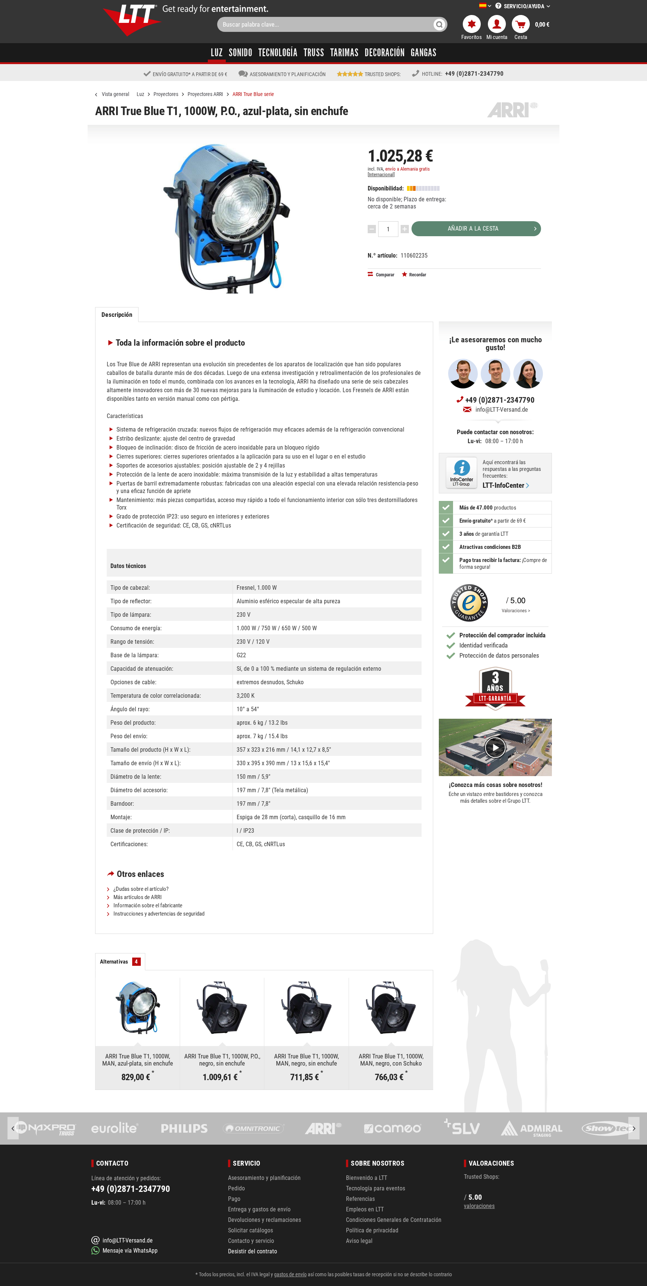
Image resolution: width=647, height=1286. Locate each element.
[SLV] (392, 1128)
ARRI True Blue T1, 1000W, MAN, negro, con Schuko (391, 1060)
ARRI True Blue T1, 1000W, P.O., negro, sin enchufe (222, 1060)
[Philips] (115, 1128)
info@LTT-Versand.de (502, 409)
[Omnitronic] (184, 1128)
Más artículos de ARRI (137, 897)
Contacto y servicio (251, 1240)
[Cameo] (323, 1128)
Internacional (381, 174)
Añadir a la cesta (473, 228)
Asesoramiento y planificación (264, 1177)
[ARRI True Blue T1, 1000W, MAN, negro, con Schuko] (391, 1008)
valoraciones (479, 1206)
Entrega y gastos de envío (259, 1209)
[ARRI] (254, 1128)
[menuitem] (474, 6)
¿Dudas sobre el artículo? (140, 889)
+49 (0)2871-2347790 (474, 73)
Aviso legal (359, 1240)
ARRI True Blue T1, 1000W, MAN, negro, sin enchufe (306, 1060)
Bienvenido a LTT (366, 1177)
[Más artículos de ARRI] (512, 109)
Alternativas (119, 961)
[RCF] (600, 1128)
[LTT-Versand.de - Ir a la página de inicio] (132, 20)
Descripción (116, 314)
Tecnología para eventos (375, 1188)
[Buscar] (439, 24)
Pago (234, 1198)
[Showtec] (531, 1128)
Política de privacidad (372, 1230)
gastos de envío (290, 1274)
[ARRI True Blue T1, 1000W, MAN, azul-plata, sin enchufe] (137, 1008)
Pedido (236, 1188)
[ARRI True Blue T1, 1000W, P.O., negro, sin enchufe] (222, 1008)
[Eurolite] (45, 1128)
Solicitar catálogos (250, 1230)
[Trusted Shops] (467, 603)
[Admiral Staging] (462, 1128)
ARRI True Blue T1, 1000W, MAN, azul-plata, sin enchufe (137, 1060)
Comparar (384, 274)
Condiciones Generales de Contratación (393, 1219)
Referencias (360, 1198)
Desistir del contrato (252, 1251)
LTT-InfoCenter (503, 485)
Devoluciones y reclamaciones (264, 1219)
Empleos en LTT (365, 1209)
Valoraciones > (516, 610)
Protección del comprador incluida (502, 635)
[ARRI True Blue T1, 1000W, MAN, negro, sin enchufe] (306, 1008)
